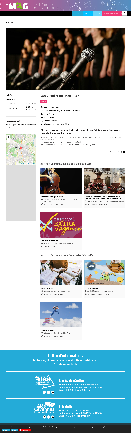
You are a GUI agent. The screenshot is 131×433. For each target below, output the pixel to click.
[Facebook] (44, 392)
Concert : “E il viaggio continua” (52, 197)
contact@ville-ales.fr (84, 416)
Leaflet (18, 164)
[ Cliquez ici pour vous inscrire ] (65, 364)
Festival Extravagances (49, 240)
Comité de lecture (47, 288)
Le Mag (19, 5)
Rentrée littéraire (47, 330)
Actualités (77, 13)
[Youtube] (52, 392)
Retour (10, 22)
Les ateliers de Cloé (91, 288)
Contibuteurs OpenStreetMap (28, 164)
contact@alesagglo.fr (84, 390)
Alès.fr (97, 13)
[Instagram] (48, 417)
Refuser (14, 430)
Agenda (88, 13)
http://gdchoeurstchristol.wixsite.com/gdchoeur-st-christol (22, 126)
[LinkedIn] (48, 392)
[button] (118, 152)
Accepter (6, 430)
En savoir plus (25, 430)
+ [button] (8, 137)
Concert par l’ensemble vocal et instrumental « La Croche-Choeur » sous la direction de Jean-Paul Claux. (104, 197)
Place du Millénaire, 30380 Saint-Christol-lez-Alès (64, 111)
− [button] (8, 140)
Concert (43, 101)
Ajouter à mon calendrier (54, 124)
